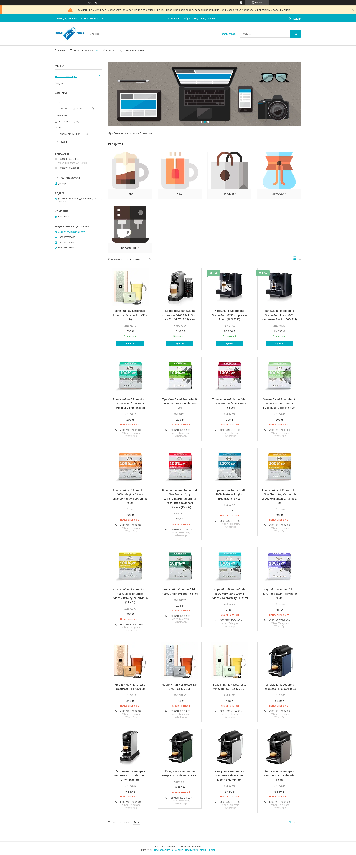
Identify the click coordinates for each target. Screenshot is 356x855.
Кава (130, 194)
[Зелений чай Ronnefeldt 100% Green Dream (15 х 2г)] (179, 565)
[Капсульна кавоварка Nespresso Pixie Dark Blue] (279, 660)
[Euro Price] (70, 40)
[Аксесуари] (279, 170)
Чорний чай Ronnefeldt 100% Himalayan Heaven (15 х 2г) (279, 594)
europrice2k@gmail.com (71, 231)
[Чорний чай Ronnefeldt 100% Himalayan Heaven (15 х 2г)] (279, 565)
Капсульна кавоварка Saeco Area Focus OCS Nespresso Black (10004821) (279, 315)
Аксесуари (279, 194)
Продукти (229, 194)
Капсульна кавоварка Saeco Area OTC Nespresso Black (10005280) (229, 315)
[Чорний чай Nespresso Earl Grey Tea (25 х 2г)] (179, 660)
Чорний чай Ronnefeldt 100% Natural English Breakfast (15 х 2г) (229, 494)
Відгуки (59, 83)
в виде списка (299, 259)
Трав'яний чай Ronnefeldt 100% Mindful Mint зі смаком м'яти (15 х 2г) (130, 403)
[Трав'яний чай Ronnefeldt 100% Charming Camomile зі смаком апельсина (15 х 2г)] (279, 466)
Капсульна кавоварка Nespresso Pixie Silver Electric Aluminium (229, 775)
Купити (130, 343)
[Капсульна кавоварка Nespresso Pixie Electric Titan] (279, 747)
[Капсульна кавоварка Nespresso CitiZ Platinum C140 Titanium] (130, 747)
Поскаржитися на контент (168, 849)
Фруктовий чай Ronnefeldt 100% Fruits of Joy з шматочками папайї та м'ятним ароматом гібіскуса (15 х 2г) (180, 498)
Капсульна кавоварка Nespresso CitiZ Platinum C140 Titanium (130, 775)
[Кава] (130, 170)
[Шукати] (295, 33)
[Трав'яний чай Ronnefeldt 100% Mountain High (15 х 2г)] (179, 375)
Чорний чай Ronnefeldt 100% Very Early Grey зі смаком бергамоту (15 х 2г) (229, 594)
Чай (179, 194)
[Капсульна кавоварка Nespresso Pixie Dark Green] (179, 747)
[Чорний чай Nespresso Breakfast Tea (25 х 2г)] (130, 660)
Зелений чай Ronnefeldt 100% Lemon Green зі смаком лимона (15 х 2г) (279, 403)
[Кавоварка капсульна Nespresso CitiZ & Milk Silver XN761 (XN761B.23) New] (179, 287)
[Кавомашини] (130, 224)
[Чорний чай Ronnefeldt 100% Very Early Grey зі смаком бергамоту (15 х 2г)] (229, 565)
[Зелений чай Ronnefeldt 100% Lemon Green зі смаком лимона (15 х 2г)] (279, 375)
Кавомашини (130, 248)
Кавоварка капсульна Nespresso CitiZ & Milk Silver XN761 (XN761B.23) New (179, 315)
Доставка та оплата (132, 50)
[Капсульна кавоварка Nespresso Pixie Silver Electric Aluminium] (229, 747)
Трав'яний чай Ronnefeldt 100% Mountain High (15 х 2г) (179, 403)
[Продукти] (229, 170)
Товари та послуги (82, 50)
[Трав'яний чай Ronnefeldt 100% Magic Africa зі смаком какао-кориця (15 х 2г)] (130, 466)
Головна (60, 50)
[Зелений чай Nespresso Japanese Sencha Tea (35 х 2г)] (130, 287)
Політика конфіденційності (200, 849)
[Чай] (180, 170)
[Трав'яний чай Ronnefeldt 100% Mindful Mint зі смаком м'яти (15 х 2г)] (130, 375)
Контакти (108, 50)
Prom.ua (196, 846)
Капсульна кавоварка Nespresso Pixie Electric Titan (279, 775)
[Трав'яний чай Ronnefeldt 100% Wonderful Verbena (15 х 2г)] (229, 375)
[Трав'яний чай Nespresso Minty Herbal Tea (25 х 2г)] (229, 660)
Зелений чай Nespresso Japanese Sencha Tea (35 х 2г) (130, 315)
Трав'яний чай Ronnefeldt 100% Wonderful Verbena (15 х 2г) (229, 403)
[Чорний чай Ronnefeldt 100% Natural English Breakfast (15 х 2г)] (229, 466)
